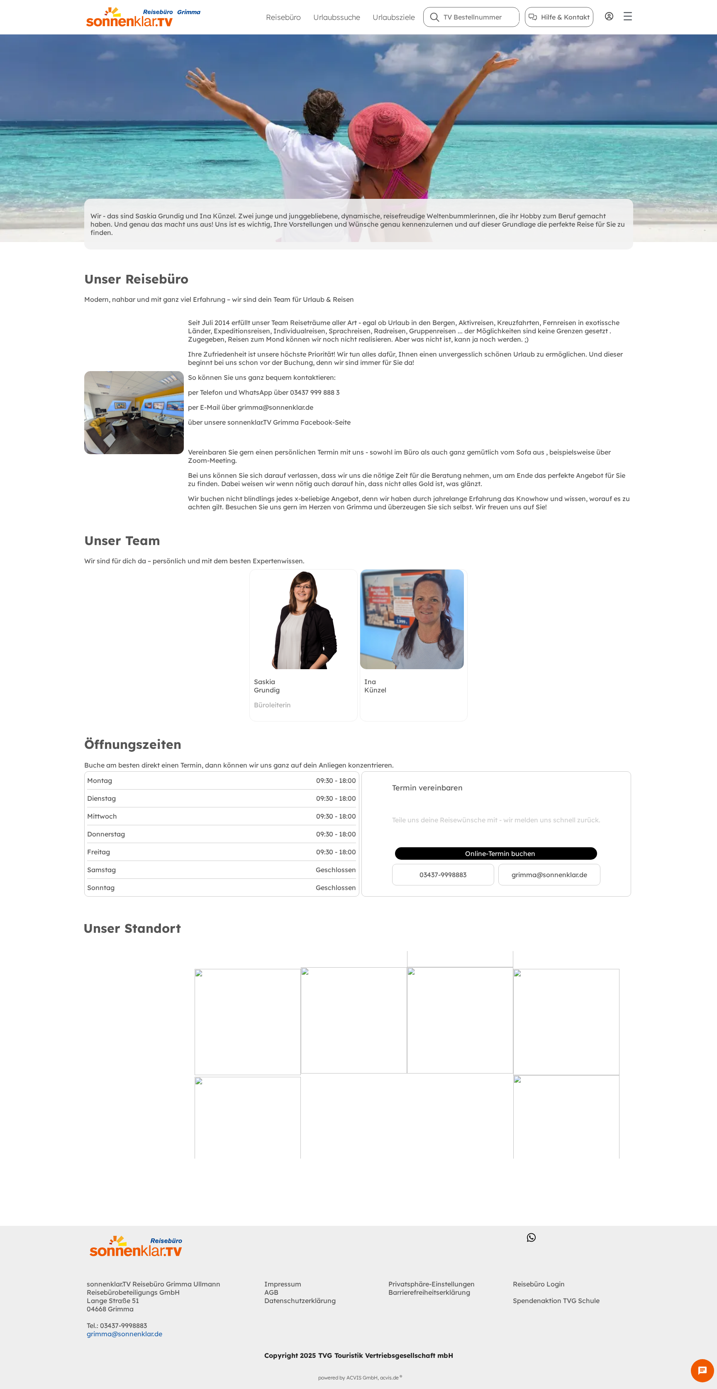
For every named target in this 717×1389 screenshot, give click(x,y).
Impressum (282, 1284)
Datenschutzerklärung (300, 1300)
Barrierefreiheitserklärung (429, 1292)
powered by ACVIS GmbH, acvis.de (358, 1377)
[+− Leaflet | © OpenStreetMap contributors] (358, 1055)
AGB (271, 1292)
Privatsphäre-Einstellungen (431, 1284)
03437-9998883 (442, 875)
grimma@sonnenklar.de (549, 875)
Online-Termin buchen (500, 853)
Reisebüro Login (539, 1284)
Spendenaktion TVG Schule (556, 1300)
